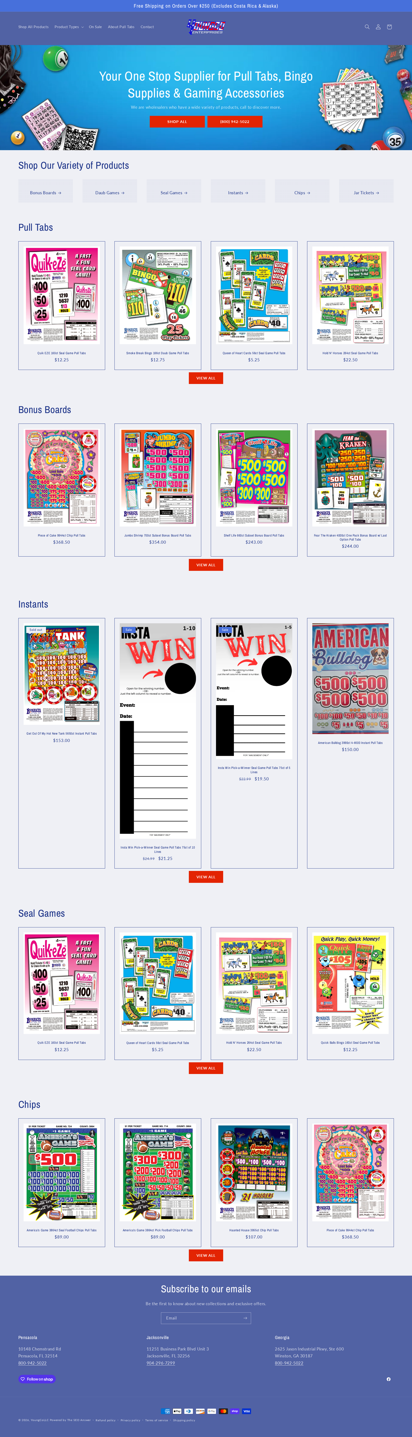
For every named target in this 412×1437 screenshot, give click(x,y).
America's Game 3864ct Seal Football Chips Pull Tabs (62, 1230)
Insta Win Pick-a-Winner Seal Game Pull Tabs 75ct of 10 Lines (158, 849)
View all (206, 378)
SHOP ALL (177, 121)
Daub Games (107, 192)
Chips (299, 192)
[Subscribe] (245, 1318)
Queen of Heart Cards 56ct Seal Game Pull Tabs (254, 353)
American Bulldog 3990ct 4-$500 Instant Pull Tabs (350, 743)
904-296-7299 (161, 1362)
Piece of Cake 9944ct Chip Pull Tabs (61, 535)
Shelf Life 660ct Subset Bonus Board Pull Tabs (254, 535)
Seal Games (171, 192)
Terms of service (156, 1420)
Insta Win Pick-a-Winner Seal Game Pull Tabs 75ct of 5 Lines (254, 770)
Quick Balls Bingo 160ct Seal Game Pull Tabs (350, 1043)
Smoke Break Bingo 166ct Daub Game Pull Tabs (158, 353)
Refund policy (106, 1420)
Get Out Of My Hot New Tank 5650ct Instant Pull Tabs (61, 733)
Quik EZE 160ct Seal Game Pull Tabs (61, 353)
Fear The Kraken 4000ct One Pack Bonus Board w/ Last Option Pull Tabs (350, 537)
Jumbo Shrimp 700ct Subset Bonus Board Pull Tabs (157, 535)
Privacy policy (130, 1420)
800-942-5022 (32, 1362)
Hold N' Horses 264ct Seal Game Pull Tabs (350, 353)
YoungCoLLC (40, 1420)
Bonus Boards (43, 192)
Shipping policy (184, 1420)
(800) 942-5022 (234, 121)
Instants (235, 192)
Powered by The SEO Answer (70, 1420)
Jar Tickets (364, 192)
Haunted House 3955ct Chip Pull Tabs (254, 1230)
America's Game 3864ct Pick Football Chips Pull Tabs (158, 1230)
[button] (69, 27)
